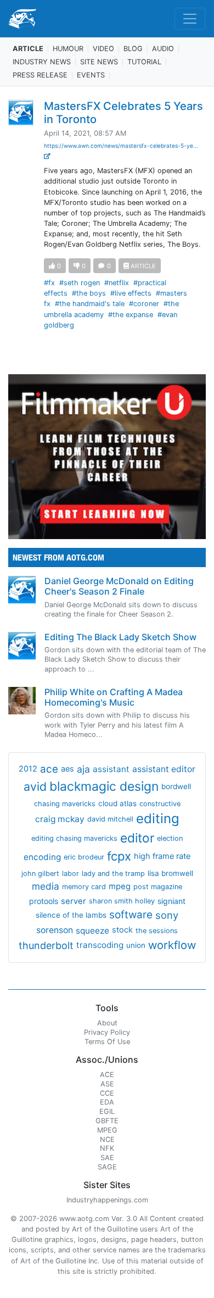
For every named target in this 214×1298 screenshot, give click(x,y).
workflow (172, 945)
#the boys (89, 293)
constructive (160, 804)
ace (49, 769)
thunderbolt (46, 945)
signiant (171, 901)
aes (67, 769)
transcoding (99, 945)
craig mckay (60, 819)
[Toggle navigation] (189, 19)
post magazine (157, 887)
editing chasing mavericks (74, 838)
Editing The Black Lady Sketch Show (120, 636)
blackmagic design (104, 786)
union (135, 945)
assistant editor (163, 769)
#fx (49, 283)
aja (83, 769)
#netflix (116, 283)
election (170, 838)
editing (157, 818)
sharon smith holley (122, 901)
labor (70, 873)
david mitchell (110, 819)
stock (122, 930)
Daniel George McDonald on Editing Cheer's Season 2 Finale (119, 586)
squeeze (92, 930)
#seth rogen (79, 283)
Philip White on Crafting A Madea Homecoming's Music (113, 697)
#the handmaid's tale (90, 303)
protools (43, 901)
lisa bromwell (170, 873)
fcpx (119, 856)
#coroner (144, 303)
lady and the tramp (113, 873)
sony (166, 915)
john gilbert (40, 873)
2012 (28, 769)
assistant (111, 769)
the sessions (157, 931)
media (45, 886)
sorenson (54, 930)
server (73, 901)
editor (137, 837)
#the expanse (130, 314)
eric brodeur (84, 857)
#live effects (130, 293)
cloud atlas (117, 803)
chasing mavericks (64, 804)
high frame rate (162, 856)
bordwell (176, 786)
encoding (42, 857)
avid (35, 786)
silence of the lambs (71, 915)
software (131, 914)
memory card (84, 887)
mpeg (120, 886)
